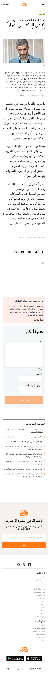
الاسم (39, 374)
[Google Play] (15, 658)
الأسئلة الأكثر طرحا (39, 628)
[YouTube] (18, 564)
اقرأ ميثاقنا (38, 320)
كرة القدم (42, 14)
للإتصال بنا (41, 637)
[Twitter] (24, 564)
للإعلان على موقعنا (39, 631)
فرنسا (43, 610)
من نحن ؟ (42, 625)
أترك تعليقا (24, 400)
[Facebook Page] (29, 564)
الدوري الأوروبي (40, 598)
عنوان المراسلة (34, 385)
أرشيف (43, 640)
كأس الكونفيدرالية (39, 592)
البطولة (43, 583)
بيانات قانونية (40, 634)
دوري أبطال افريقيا (39, 589)
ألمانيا (43, 614)
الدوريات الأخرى (40, 617)
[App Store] (34, 658)
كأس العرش (41, 586)
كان (44, 577)
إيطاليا (43, 607)
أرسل (24, 545)
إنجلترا (43, 601)
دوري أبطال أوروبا (39, 595)
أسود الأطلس (40, 580)
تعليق (39, 341)
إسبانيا (43, 604)
